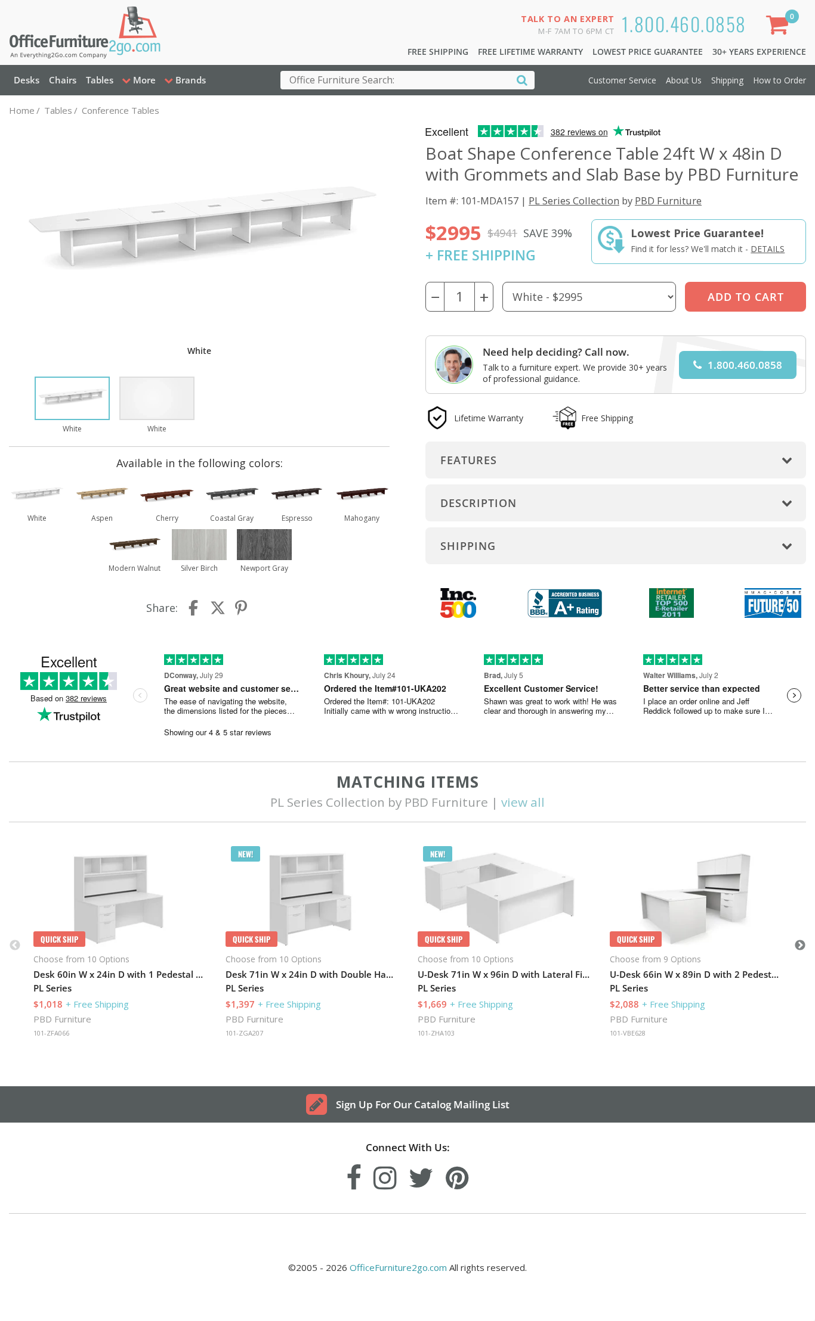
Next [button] (800, 946)
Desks (26, 80)
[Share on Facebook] (194, 608)
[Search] (522, 80)
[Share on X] (218, 608)
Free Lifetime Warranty (530, 51)
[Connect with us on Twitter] (421, 1174)
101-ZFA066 (51, 1032)
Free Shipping (437, 51)
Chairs (62, 80)
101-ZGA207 (244, 1032)
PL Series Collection (574, 200)
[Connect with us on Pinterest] (457, 1174)
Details (768, 248)
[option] (72, 405)
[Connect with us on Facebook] (353, 1174)
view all (523, 802)
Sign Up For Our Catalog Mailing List (423, 1104)
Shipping (727, 80)
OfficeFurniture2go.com (398, 1267)
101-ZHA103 (436, 1032)
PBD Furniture (668, 200)
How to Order (779, 80)
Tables (99, 80)
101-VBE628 (628, 1032)
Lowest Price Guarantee (647, 51)
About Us (684, 80)
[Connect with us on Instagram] (385, 1174)
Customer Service (622, 80)
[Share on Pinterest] (241, 608)
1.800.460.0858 (684, 24)
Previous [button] (15, 946)
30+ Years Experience (759, 51)
